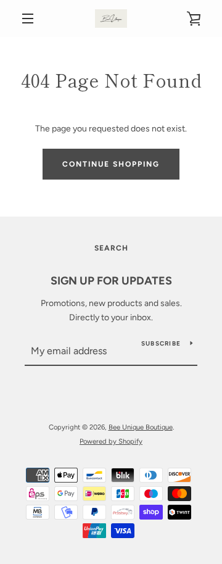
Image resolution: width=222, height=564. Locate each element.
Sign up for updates (111, 281)
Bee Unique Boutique (141, 427)
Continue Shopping (111, 164)
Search (111, 248)
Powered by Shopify (111, 441)
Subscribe (161, 343)
